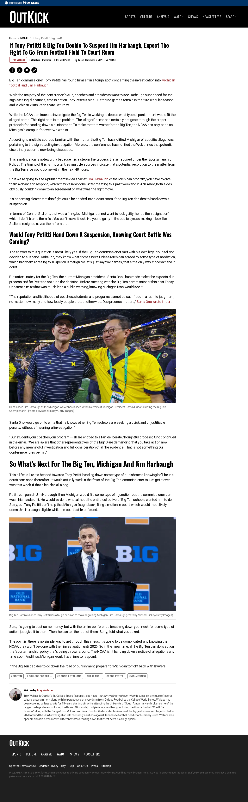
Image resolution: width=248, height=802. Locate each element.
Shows (193, 16)
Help (71, 765)
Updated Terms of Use (22, 765)
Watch (178, 16)
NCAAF (24, 38)
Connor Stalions (70, 676)
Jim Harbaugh (97, 179)
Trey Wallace (18, 60)
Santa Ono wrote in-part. (154, 302)
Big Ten (17, 676)
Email (27, 70)
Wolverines (138, 676)
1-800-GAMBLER (47, 776)
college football (40, 676)
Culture (146, 16)
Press (94, 765)
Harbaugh (94, 676)
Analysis (163, 16)
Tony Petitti (116, 676)
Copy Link (34, 70)
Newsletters (212, 16)
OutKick (29, 16)
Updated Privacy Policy (52, 765)
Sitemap (106, 765)
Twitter (19, 70)
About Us (82, 765)
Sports (130, 16)
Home (12, 38)
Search (231, 16)
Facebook (12, 70)
